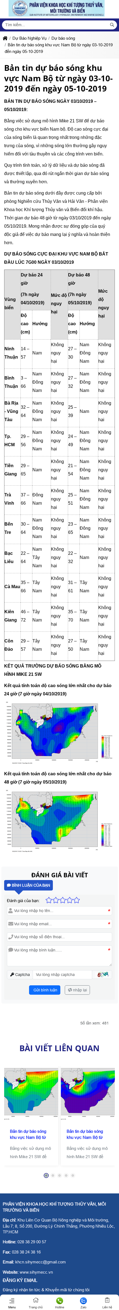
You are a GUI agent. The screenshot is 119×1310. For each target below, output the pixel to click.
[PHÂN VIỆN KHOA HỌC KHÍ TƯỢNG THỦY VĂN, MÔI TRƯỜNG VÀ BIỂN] (57, 15)
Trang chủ (36, 1307)
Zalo (83, 1307)
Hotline (59, 1307)
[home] (5, 38)
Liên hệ (107, 1307)
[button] (102, 974)
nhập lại (79, 990)
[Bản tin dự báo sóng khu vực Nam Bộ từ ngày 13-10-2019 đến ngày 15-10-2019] (88, 1093)
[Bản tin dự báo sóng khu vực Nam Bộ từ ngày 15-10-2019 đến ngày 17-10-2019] (31, 1093)
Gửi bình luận (44, 990)
